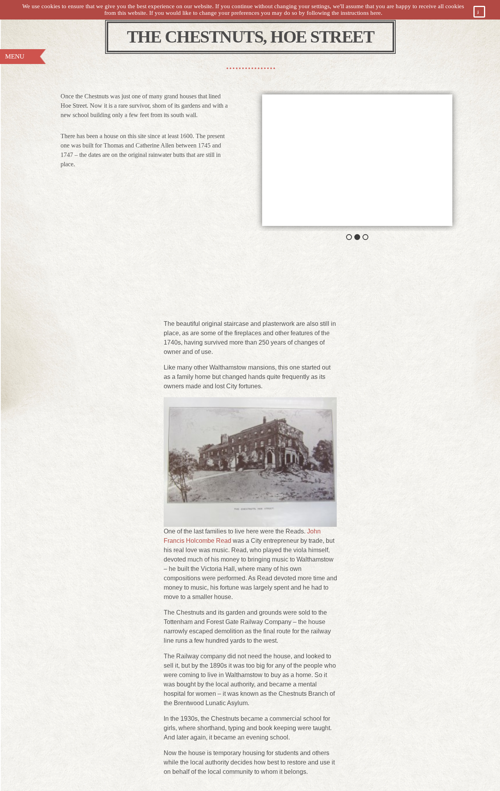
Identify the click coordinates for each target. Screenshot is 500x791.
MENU (14, 56)
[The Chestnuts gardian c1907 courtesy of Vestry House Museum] (357, 160)
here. (376, 13)
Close (482, 13)
